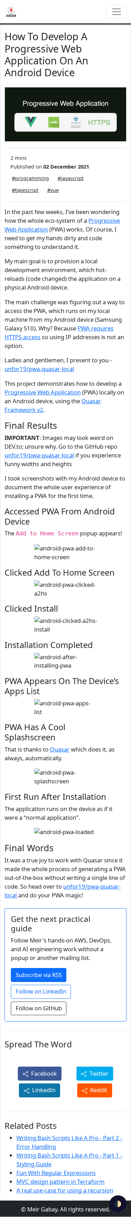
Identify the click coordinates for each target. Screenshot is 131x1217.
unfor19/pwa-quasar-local (39, 369)
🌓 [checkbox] (118, 1204)
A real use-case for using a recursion (64, 1190)
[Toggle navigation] (116, 12)
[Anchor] (61, 424)
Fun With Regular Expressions (56, 1173)
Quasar (60, 749)
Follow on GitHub (39, 1008)
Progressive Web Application (43, 392)
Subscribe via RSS (39, 975)
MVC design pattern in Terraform (60, 1181)
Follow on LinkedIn (41, 991)
